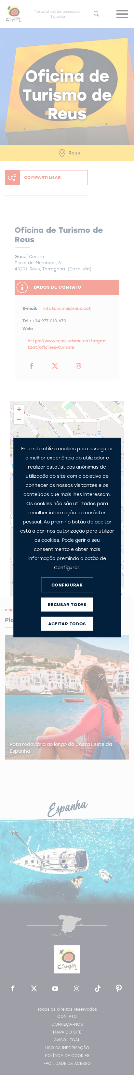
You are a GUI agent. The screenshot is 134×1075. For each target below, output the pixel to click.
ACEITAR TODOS (67, 623)
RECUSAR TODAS (67, 604)
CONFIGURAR (67, 584)
